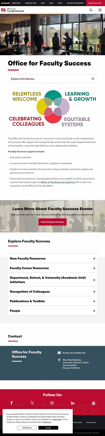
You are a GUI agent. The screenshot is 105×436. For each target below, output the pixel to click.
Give (43, 3)
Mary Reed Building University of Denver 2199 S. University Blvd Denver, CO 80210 (76, 363)
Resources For (94, 3)
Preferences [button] (47, 422)
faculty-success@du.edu (74, 352)
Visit (51, 3)
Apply (60, 3)
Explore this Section (23, 79)
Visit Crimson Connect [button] (52, 221)
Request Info (30, 3)
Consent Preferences (73, 422)
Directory (16, 3)
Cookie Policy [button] (57, 419)
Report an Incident (75, 3)
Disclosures (91, 422)
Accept (48, 428)
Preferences (27, 428)
